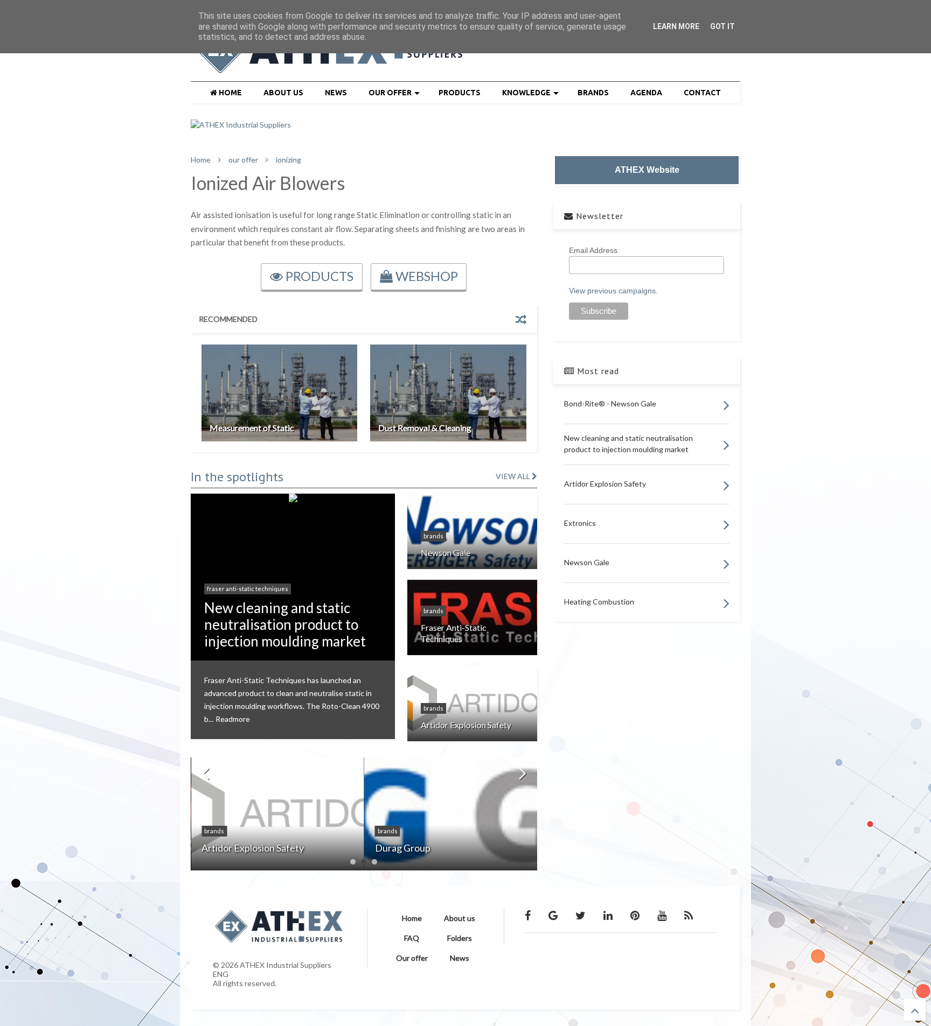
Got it (722, 26)
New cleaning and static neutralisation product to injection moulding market (285, 624)
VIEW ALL (514, 476)
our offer (243, 159)
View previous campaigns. (613, 290)
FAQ (411, 938)
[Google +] (553, 915)
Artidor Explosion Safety (466, 725)
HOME (229, 92)
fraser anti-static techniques (247, 588)
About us (459, 918)
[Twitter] (580, 915)
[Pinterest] (635, 915)
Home (201, 159)
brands (433, 535)
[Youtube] (661, 915)
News (459, 957)
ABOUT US (283, 92)
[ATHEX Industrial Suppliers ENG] (331, 67)
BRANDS (593, 92)
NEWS (336, 92)
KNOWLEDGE (526, 92)
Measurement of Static (252, 428)
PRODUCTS (460, 92)
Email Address (593, 250)
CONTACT (702, 92)
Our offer (412, 957)
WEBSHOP (425, 276)
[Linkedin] (608, 915)
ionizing (288, 159)
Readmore (233, 718)
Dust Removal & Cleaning (424, 428)
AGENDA (646, 92)
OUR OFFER (390, 92)
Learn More (676, 26)
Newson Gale (445, 552)
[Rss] (688, 915)
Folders (459, 938)
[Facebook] (528, 915)
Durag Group (402, 848)
